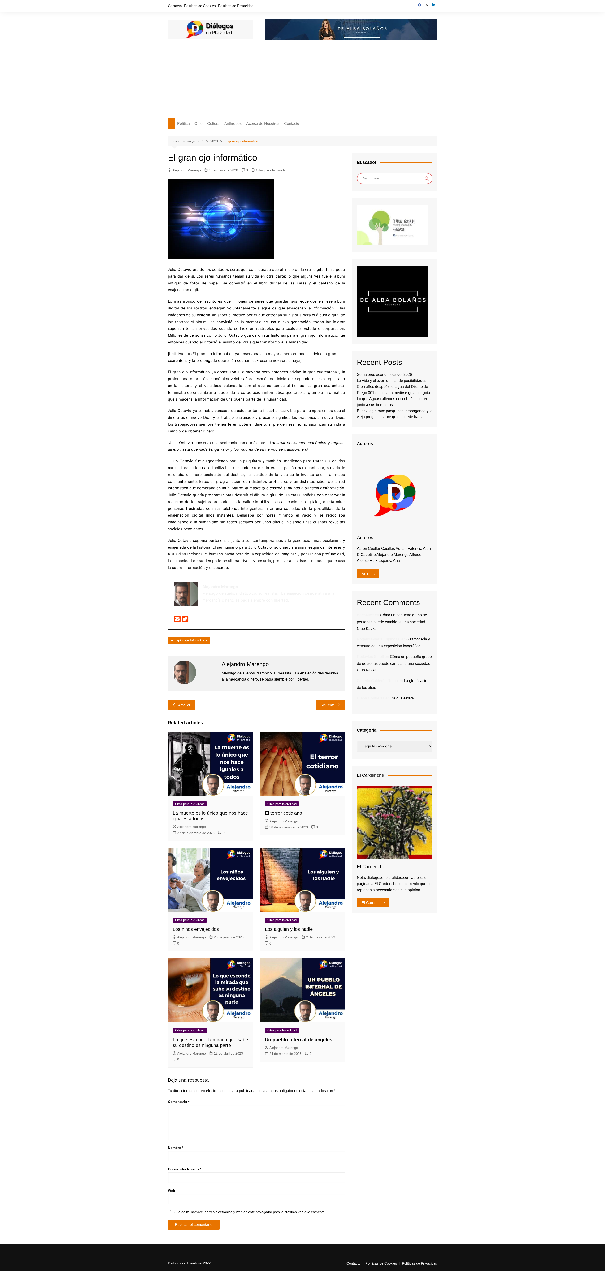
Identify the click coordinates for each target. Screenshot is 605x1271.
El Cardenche (373, 903)
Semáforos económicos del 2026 (384, 375)
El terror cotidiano (283, 813)
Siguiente (327, 705)
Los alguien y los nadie (289, 929)
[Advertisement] (302, 83)
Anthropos (233, 124)
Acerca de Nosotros (262, 124)
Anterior (184, 705)
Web (171, 1191)
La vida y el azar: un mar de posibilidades (391, 381)
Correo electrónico (184, 1169)
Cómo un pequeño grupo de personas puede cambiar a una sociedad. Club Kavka (392, 622)
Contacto (175, 6)
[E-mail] (178, 620)
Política (183, 124)
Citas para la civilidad (272, 170)
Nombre (175, 1148)
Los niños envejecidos (196, 929)
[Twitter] (185, 620)
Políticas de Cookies (200, 6)
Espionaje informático (190, 640)
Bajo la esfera (402, 698)
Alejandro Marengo (186, 170)
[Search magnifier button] (427, 178)
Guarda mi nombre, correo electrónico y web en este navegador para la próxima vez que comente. (249, 1212)
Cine (198, 124)
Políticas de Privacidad (235, 6)
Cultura (213, 124)
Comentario (179, 1102)
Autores (368, 574)
